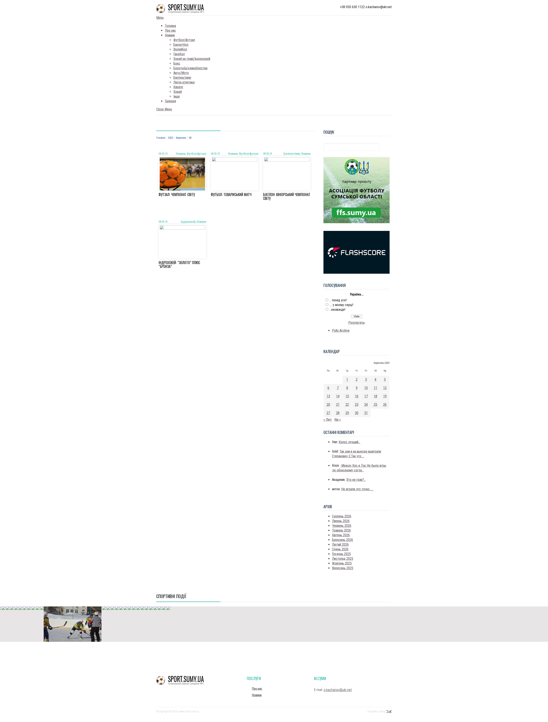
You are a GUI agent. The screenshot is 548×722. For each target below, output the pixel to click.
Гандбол (179, 54)
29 (347, 413)
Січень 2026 (340, 549)
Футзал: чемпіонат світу (177, 194)
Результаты (356, 323)
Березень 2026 (342, 540)
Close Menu (164, 109)
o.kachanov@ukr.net (338, 690)
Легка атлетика (184, 82)
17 (366, 396)
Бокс (176, 63)
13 (328, 396)
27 (328, 413)
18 (375, 396)
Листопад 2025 (342, 559)
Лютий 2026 (340, 544)
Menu (160, 18)
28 (338, 413)
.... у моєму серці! (341, 305)
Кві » (337, 419)
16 (356, 396)
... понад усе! (338, 300)
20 (328, 405)
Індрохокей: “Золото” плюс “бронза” (179, 264)
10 (366, 388)
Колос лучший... (349, 442)
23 (356, 405)
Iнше (176, 96)
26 (385, 405)
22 (347, 405)
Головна (170, 26)
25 (375, 405)
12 (385, 388)
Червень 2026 (341, 526)
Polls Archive (341, 330)
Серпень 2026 (341, 516)
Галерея (170, 101)
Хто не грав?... (356, 480)
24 (366, 405)
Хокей (177, 92)
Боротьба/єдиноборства (190, 68)
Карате (178, 87)
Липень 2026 (341, 521)
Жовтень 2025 (342, 563)
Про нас (170, 30)
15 (347, 396)
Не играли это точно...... (357, 489)
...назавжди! (337, 310)
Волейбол (180, 49)
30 (356, 413)
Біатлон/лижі (182, 78)
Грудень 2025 (341, 554)
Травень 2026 (341, 530)
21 (338, 405)
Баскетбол (180, 45)
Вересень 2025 (342, 568)
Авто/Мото (181, 73)
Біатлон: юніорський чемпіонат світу (286, 196)
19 (385, 396)
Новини (170, 35)
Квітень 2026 (341, 535)
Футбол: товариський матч (231, 194)
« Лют (327, 419)
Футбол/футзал (184, 40)
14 (338, 396)
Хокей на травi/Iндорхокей (191, 59)
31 (366, 413)
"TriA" (389, 711)
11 (375, 388)
